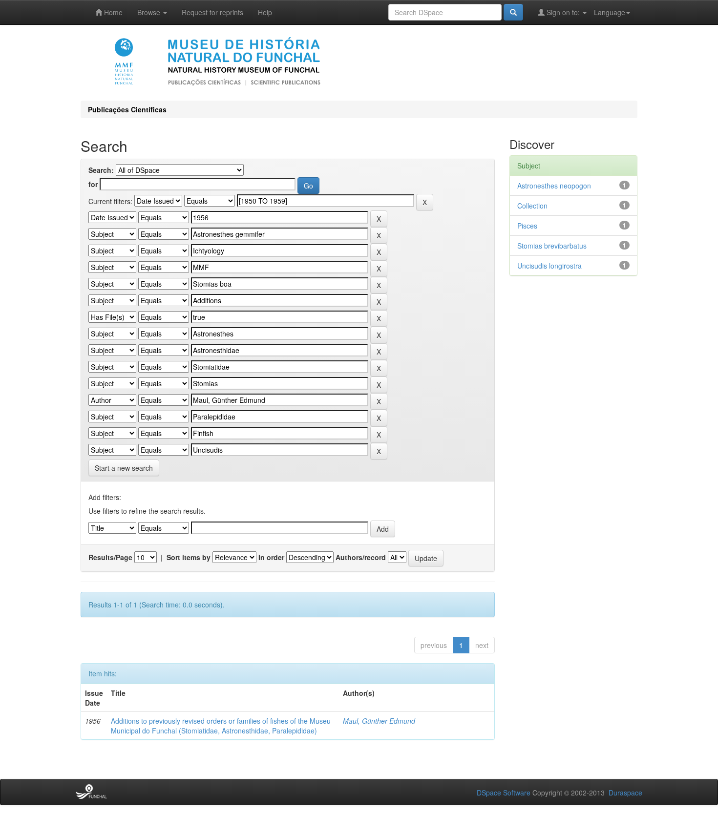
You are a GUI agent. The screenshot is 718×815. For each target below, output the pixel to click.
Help (265, 12)
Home (112, 12)
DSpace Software (503, 792)
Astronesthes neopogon (554, 185)
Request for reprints (212, 12)
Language (609, 12)
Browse (149, 12)
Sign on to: (563, 12)
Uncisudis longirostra (549, 266)
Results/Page (110, 557)
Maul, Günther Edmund (379, 721)
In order (271, 557)
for (93, 184)
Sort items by (189, 557)
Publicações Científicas (127, 109)
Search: (101, 170)
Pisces (527, 225)
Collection (532, 205)
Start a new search (124, 468)
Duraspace (625, 792)
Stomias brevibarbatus (552, 246)
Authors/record (361, 557)
